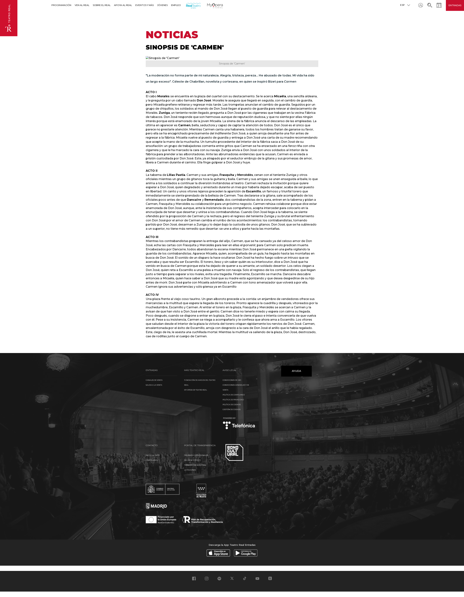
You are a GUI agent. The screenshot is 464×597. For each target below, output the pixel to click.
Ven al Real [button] (82, 5)
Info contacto (153, 455)
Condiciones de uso (232, 380)
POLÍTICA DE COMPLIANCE (234, 395)
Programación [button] (61, 5)
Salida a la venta (154, 385)
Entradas (455, 5)
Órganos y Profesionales (196, 455)
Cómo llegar (152, 460)
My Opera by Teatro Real (195, 390)
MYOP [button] (209, 5)
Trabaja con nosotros (195, 465)
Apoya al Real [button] (123, 5)
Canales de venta (154, 380)
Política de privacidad (233, 400)
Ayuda (296, 371)
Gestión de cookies (232, 409)
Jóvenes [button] (162, 5)
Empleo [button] (176, 5)
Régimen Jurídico (192, 460)
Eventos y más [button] (144, 5)
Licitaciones (190, 470)
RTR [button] (186, 5)
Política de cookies (232, 405)
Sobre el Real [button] (102, 5)
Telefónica (239, 424)
